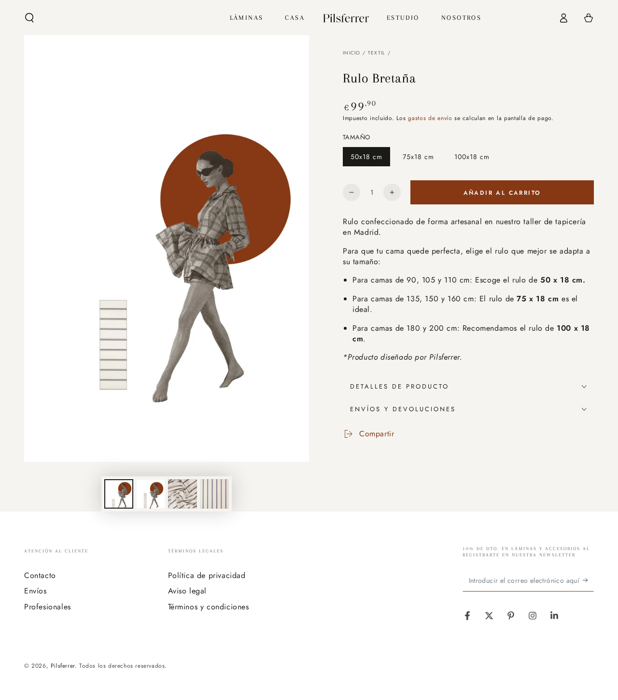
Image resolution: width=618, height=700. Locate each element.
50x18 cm (367, 159)
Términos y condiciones (208, 606)
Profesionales (47, 606)
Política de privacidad (207, 575)
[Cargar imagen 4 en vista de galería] (214, 494)
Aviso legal (187, 590)
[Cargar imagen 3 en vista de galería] (182, 494)
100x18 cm (472, 159)
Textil (377, 52)
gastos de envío (430, 118)
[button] (29, 17)
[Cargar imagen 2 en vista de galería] (150, 494)
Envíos (35, 590)
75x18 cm (419, 159)
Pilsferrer (63, 665)
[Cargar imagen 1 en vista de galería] (118, 494)
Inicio (352, 52)
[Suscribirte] (588, 580)
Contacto (40, 575)
